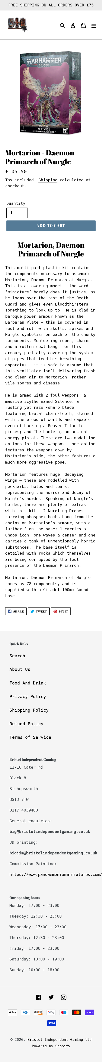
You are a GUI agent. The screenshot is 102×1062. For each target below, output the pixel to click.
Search (17, 655)
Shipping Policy (29, 710)
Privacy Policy (27, 696)
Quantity (15, 203)
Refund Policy (26, 723)
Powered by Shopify (51, 1046)
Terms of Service (30, 737)
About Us (19, 669)
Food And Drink (27, 682)
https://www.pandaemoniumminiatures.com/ (55, 874)
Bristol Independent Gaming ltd (60, 1039)
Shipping (47, 180)
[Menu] (93, 25)
